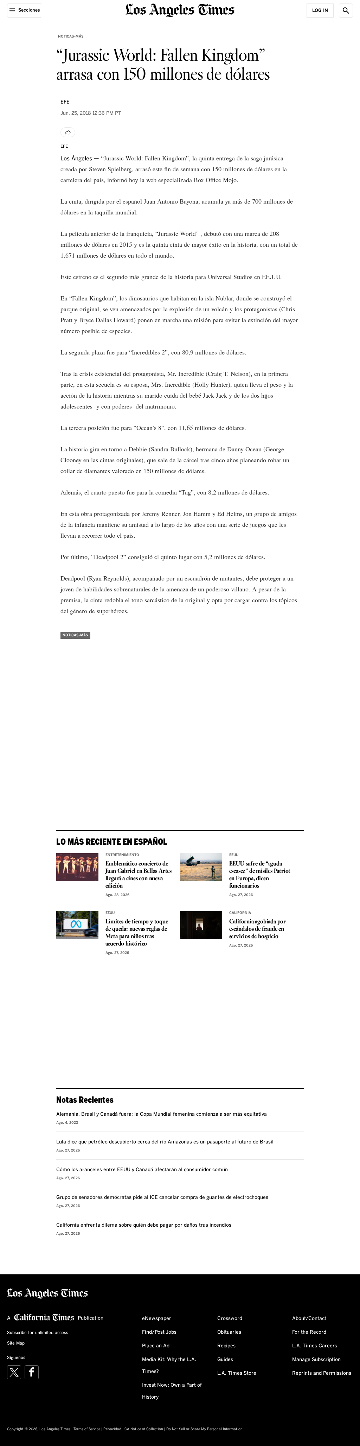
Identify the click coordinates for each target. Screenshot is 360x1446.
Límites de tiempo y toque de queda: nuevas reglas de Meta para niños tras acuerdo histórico (136, 932)
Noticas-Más (71, 36)
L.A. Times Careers (314, 1346)
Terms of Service (86, 1429)
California (240, 913)
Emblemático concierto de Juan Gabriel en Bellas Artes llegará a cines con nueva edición (138, 875)
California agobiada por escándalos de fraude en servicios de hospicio (257, 929)
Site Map (16, 1343)
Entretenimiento (122, 855)
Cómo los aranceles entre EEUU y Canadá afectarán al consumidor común (142, 1169)
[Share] (67, 132)
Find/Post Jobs (159, 1332)
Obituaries (229, 1332)
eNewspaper (156, 1318)
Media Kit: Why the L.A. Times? (169, 1365)
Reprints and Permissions (321, 1373)
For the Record (309, 1332)
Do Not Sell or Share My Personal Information (204, 1429)
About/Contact (309, 1318)
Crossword (229, 1318)
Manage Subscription (316, 1359)
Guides (225, 1359)
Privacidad (112, 1429)
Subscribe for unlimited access (37, 1333)
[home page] (180, 10)
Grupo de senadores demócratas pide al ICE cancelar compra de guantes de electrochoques (162, 1197)
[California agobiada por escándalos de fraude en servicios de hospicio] (201, 925)
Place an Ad (155, 1346)
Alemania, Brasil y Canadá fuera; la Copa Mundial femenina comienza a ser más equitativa (161, 1114)
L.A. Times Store (236, 1373)
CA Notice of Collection (143, 1429)
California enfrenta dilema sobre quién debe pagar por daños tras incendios (143, 1225)
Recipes (226, 1346)
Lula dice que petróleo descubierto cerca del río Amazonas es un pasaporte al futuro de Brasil (165, 1142)
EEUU (233, 855)
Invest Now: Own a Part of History (172, 1391)
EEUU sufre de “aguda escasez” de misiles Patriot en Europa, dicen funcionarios (260, 875)
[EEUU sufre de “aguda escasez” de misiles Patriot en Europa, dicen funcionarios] (201, 867)
